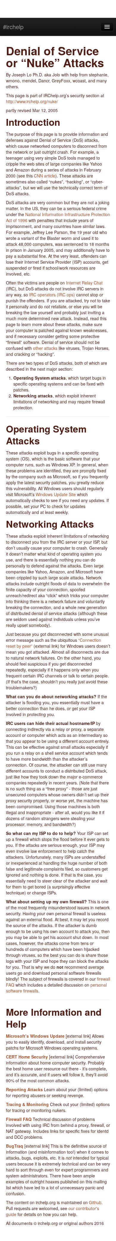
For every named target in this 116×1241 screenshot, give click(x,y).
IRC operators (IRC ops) (52, 295)
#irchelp (13, 26)
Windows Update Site (56, 494)
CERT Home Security (27, 1057)
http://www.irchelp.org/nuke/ (32, 101)
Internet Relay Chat (84, 283)
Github (95, 1202)
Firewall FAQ (19, 1119)
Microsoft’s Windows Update (35, 1036)
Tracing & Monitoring (27, 1104)
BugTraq (14, 1146)
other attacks (45, 348)
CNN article (44, 176)
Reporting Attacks (24, 1089)
